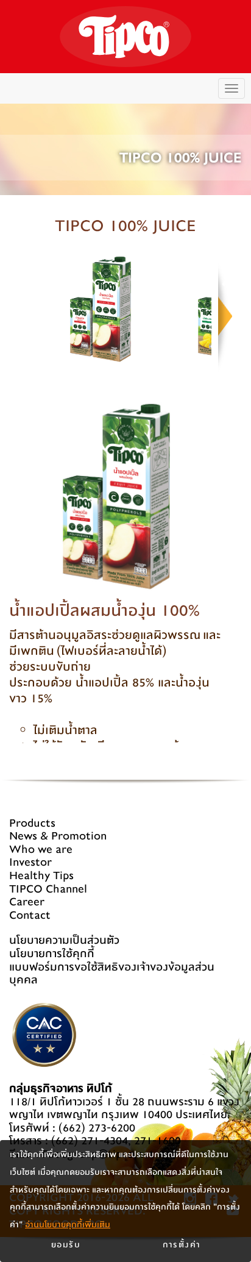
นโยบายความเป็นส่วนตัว (64, 940)
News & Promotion (58, 836)
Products (32, 823)
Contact (30, 915)
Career (26, 902)
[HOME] (125, 36)
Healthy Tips (41, 876)
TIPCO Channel (48, 889)
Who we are (40, 849)
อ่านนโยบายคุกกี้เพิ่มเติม (67, 1225)
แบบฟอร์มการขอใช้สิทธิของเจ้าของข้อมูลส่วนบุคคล (111, 974)
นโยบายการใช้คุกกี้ (51, 954)
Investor (30, 862)
